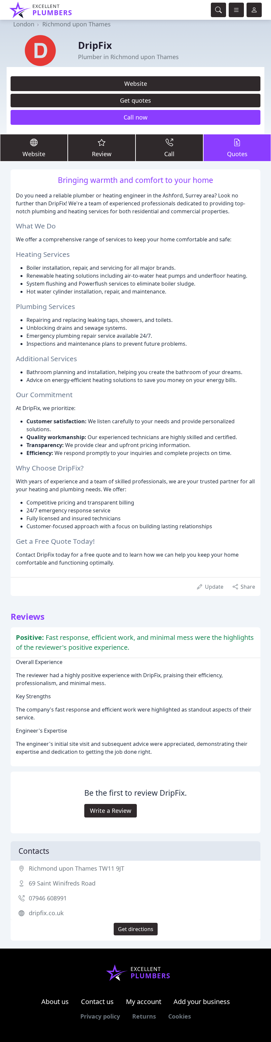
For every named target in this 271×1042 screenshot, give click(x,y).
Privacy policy (100, 1016)
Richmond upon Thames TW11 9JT (76, 868)
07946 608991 (48, 898)
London (23, 24)
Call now (135, 117)
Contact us (97, 1001)
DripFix (95, 45)
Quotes (237, 154)
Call (169, 154)
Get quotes (135, 100)
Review (101, 154)
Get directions (135, 929)
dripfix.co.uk (46, 913)
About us (55, 1001)
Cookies (179, 1016)
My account (143, 1001)
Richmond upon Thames (76, 24)
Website (135, 83)
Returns (144, 1016)
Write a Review (110, 811)
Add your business (202, 1001)
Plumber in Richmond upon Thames (128, 57)
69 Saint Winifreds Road (62, 883)
